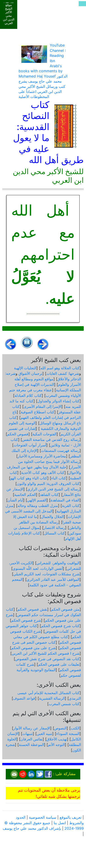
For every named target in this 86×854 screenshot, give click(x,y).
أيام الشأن (15, 500)
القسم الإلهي (37, 500)
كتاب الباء (58, 478)
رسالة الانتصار (54, 527)
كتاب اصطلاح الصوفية (37, 412)
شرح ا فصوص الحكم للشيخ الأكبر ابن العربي (46, 653)
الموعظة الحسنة (31, 744)
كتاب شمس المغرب (64, 703)
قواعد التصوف (24, 698)
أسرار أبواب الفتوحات (30, 445)
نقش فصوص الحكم (32, 609)
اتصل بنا (60, 823)
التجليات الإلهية (25, 368)
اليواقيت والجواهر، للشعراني (58, 563)
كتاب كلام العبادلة (28, 395)
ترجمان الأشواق (30, 373)
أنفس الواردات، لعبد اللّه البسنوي (38, 568)
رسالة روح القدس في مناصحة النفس (51, 439)
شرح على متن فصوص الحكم (33, 647)
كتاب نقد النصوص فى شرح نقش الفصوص (47, 658)
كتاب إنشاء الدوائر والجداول (58, 401)
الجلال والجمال (52, 516)
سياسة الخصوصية (42, 817)
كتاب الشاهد (49, 494)
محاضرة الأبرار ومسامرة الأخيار (42, 456)
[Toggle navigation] (82, 3)
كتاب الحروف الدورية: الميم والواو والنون (48, 483)
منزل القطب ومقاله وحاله (37, 505)
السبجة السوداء (68, 733)
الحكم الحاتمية (25, 494)
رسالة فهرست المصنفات (60, 450)
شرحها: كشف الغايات (62, 373)
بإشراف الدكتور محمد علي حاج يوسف (32, 828)
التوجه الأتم (56, 744)
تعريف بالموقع (70, 817)
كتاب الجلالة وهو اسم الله (60, 368)
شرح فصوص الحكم (26, 620)
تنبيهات (27, 733)
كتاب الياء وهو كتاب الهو (28, 478)
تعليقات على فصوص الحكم (59, 664)
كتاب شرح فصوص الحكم (60, 625)
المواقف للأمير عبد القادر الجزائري (53, 579)
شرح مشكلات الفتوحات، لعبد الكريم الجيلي (46, 574)
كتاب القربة (71, 505)
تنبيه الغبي (44, 733)
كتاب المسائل (54, 533)
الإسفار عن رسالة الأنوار (31, 728)
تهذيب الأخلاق (57, 739)
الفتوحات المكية (44, 434)
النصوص (60, 728)
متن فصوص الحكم (65, 609)
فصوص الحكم (17, 434)
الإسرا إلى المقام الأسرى (42, 406)
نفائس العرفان (31, 739)
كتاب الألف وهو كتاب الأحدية (42, 472)
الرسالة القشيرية (52, 698)
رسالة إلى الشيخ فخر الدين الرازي (53, 489)
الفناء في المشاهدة (65, 500)
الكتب (75, 728)
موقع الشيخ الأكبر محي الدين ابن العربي (8, 14)
